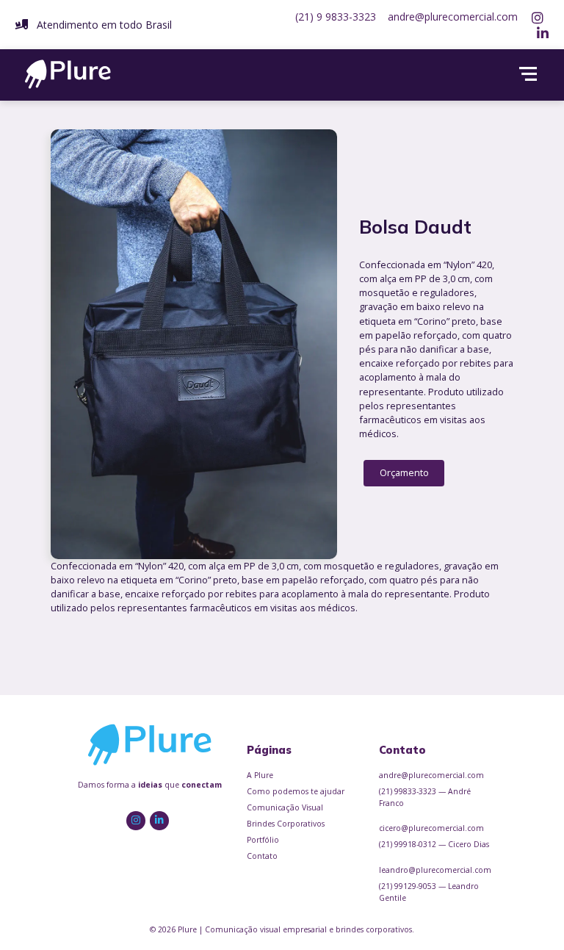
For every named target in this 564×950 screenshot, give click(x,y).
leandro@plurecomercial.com (435, 870)
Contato (262, 856)
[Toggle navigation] (527, 74)
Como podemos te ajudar (295, 791)
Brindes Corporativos (286, 823)
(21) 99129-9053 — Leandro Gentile (429, 892)
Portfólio (263, 840)
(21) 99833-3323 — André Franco (425, 797)
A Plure (260, 775)
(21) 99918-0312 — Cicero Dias (434, 844)
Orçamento (404, 472)
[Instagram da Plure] (539, 17)
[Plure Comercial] (68, 73)
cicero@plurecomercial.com (431, 828)
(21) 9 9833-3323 (335, 17)
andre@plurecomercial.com (453, 17)
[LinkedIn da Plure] (542, 33)
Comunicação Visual (285, 807)
